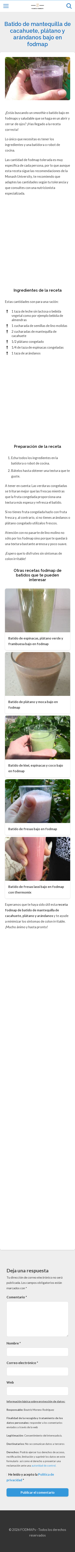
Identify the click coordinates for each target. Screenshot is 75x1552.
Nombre (14, 1343)
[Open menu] (6, 6)
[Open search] (69, 6)
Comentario (17, 1297)
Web (10, 1382)
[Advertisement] (37, 243)
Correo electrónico (22, 1363)
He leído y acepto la (30, 1477)
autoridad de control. (44, 1465)
